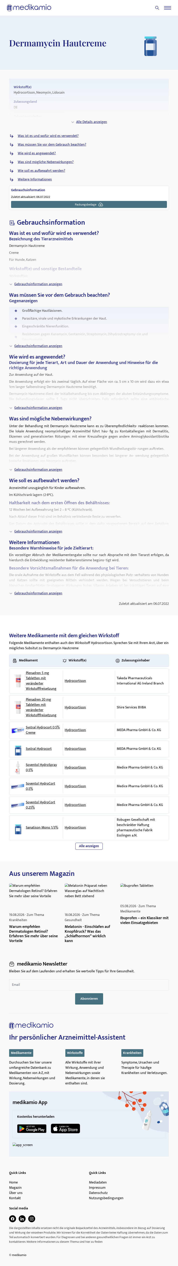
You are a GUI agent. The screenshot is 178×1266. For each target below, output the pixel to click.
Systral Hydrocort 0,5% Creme (43, 730)
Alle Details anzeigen (91, 122)
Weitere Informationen (35, 179)
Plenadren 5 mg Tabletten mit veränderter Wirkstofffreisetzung (41, 681)
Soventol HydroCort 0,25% (40, 805)
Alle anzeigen (89, 846)
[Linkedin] (22, 1218)
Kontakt (15, 1198)
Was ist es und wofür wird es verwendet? (48, 136)
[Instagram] (31, 1218)
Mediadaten (98, 1182)
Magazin (15, 1187)
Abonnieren (89, 999)
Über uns (16, 1193)
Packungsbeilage (85, 204)
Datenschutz (98, 1193)
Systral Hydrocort (39, 749)
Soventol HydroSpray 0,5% (41, 767)
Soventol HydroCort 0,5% (40, 786)
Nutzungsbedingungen (106, 1198)
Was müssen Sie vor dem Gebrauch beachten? (52, 144)
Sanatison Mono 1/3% (42, 827)
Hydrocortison (75, 681)
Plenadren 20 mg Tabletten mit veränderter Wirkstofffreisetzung (41, 707)
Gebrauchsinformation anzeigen (38, 284)
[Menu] (167, 8)
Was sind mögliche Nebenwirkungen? (46, 162)
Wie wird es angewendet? (37, 153)
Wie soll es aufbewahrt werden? (41, 171)
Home (13, 1182)
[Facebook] (12, 1218)
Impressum (97, 1187)
